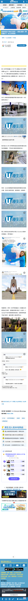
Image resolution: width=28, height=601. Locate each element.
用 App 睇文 (22, 45)
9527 (5, 42)
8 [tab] (12, 11)
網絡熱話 (5, 421)
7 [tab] (10, 11)
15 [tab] (15, 12)
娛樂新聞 (18, 7)
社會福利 (3, 578)
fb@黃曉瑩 (19, 401)
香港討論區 (6, 401)
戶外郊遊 (19, 576)
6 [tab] (18, 9)
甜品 (23, 418)
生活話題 (8, 38)
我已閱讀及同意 (14, 595)
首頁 (3, 38)
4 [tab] (15, 9)
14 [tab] (13, 12)
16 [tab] (16, 12)
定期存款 (24, 7)
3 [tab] (13, 9)
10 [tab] (15, 11)
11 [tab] (16, 11)
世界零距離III (11, 418)
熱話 (14, 38)
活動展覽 (3, 572)
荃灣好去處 (20, 574)
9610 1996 (10, 413)
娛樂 (18, 418)
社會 (9, 576)
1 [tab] (10, 9)
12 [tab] (18, 11)
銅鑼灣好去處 (4, 574)
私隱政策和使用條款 (18, 590)
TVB (4, 418)
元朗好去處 (12, 574)
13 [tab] (12, 12)
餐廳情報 (14, 576)
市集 (8, 572)
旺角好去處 (4, 576)
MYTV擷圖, (13, 401)
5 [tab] (16, 9)
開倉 (11, 572)
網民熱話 (3, 583)
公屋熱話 (13, 7)
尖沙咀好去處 (17, 572)
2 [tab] (12, 9)
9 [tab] (13, 11)
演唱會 (4, 5)
